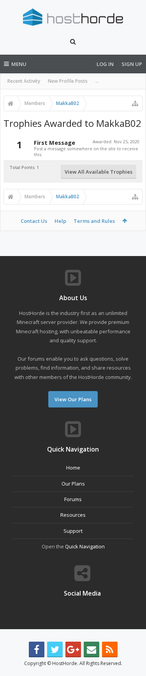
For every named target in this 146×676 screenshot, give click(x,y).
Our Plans (73, 483)
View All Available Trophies (98, 171)
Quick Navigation (85, 546)
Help (60, 220)
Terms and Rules (94, 220)
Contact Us (34, 220)
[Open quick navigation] (135, 103)
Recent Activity (23, 81)
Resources (73, 514)
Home (73, 467)
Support (73, 530)
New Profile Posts (68, 81)
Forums (73, 499)
